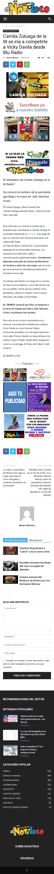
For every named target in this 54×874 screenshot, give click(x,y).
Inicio (5, 26)
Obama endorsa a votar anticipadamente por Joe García (32, 719)
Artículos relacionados (15, 540)
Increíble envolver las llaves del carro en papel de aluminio (35, 566)
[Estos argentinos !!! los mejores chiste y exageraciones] (10, 750)
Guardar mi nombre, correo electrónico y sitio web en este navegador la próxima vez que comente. (26, 663)
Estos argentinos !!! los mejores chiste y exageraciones (31, 749)
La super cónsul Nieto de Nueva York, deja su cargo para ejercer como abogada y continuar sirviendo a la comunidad (14, 477)
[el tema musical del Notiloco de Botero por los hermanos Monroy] (10, 579)
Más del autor (35, 540)
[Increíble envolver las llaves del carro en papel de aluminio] (10, 566)
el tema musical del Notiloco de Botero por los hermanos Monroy (35, 580)
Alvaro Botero (12, 57)
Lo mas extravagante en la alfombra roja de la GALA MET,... (33, 734)
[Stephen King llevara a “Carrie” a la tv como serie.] (10, 550)
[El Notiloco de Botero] (27, 7)
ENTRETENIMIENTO (18, 26)
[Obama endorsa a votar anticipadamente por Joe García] (10, 718)
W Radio (31, 234)
